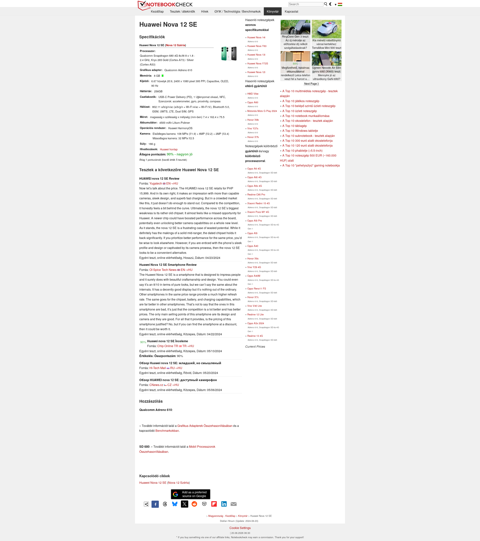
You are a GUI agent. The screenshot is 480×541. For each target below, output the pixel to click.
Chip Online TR (167, 346)
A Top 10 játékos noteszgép (300, 101)
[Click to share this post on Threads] (165, 504)
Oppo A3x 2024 (255, 323)
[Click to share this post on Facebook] (155, 504)
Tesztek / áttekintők (182, 11)
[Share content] (146, 504)
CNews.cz (156, 385)
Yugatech (155, 183)
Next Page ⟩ (311, 83)
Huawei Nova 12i (256, 72)
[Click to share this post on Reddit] (194, 504)
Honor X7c (253, 297)
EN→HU (172, 183)
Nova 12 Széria (175, 45)
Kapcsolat (291, 11)
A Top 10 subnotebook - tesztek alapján (308, 135)
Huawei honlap (169, 149)
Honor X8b (253, 119)
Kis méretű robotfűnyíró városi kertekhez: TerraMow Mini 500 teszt (326, 44)
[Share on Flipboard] (214, 504)
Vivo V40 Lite (254, 305)
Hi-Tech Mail (157, 368)
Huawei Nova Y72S (257, 63)
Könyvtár (273, 11)
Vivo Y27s (252, 128)
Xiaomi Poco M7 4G (258, 212)
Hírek (204, 11)
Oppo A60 (252, 102)
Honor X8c (253, 258)
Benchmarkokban (167, 430)
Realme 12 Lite (255, 314)
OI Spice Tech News (162, 269)
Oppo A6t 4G (254, 177)
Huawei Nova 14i (256, 37)
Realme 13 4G (255, 336)
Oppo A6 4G (254, 168)
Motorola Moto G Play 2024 (262, 111)
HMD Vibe (252, 93)
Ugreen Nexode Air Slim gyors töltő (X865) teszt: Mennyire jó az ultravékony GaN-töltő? (326, 73)
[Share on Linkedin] (223, 504)
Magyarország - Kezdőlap (221, 516)
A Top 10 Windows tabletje (300, 130)
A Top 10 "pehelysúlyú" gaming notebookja (311, 165)
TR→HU (188, 346)
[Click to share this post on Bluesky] (174, 504)
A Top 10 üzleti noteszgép (299, 111)
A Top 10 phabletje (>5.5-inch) (302, 150)
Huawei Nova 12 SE (152, 482)
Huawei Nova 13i (256, 54)
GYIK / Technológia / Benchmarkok (237, 11)
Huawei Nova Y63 (256, 46)
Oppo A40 (252, 246)
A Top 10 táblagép (294, 126)
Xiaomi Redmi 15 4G (258, 203)
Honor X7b (253, 137)
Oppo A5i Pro (254, 220)
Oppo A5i (252, 233)
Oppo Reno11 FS (256, 288)
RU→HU (176, 368)
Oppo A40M (253, 275)
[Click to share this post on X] (184, 504)
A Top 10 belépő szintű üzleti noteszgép (308, 106)
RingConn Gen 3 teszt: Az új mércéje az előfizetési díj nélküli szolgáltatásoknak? (295, 42)
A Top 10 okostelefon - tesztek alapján (307, 120)
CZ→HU (173, 385)
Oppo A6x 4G (254, 186)
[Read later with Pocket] (204, 504)
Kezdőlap (157, 11)
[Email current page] (233, 504)
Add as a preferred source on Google (194, 494)
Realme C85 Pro (256, 194)
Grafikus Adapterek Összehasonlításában (204, 425)
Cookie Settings (240, 528)
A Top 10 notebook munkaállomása (305, 116)
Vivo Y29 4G (254, 267)
